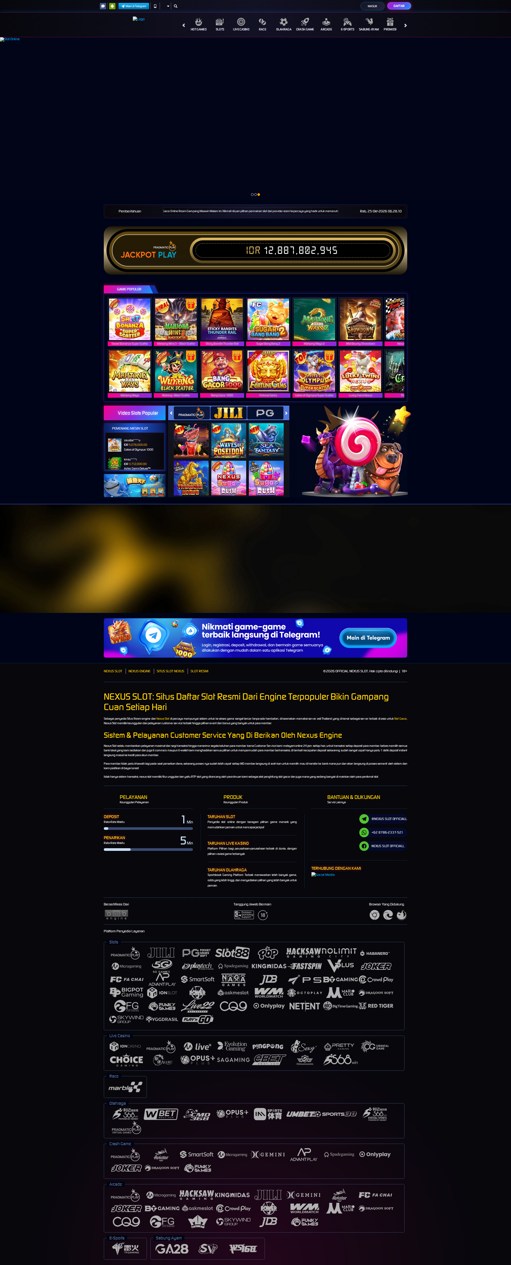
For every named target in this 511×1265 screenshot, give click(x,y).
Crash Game (305, 29)
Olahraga (283, 29)
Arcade (326, 29)
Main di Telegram (136, 6)
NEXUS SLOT (113, 671)
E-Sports (347, 29)
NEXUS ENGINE (139, 671)
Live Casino (241, 29)
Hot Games (199, 29)
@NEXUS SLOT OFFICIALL (389, 819)
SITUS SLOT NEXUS (170, 671)
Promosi (390, 29)
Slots (220, 29)
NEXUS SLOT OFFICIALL (388, 846)
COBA (194, 435)
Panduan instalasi (464, 566)
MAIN (133, 319)
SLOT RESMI (199, 671)
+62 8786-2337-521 (387, 832)
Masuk (372, 6)
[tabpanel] (255, 118)
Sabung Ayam (369, 29)
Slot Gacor (400, 718)
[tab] (192, 412)
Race (262, 29)
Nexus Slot (163, 718)
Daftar (399, 6)
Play (167, 255)
